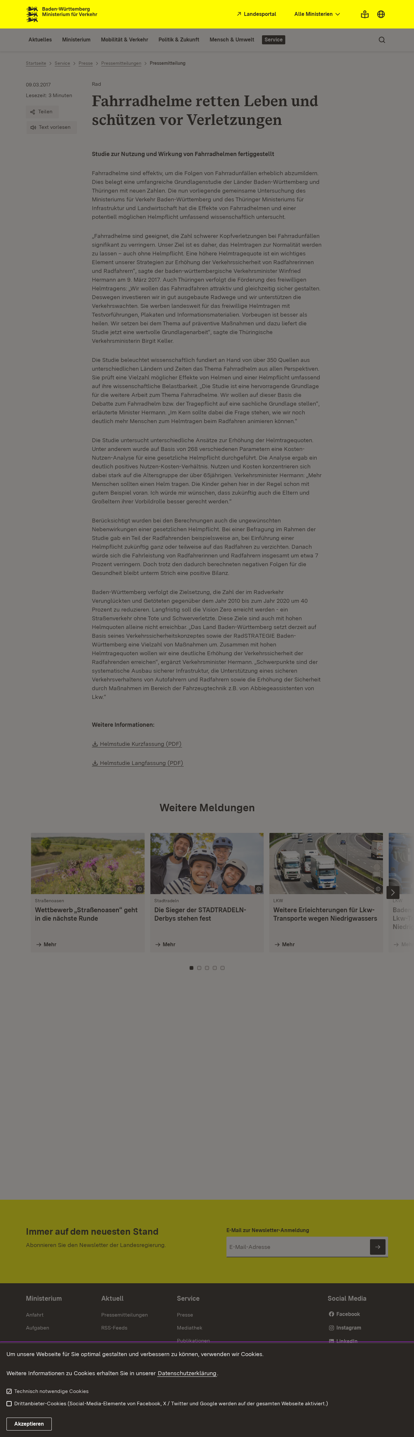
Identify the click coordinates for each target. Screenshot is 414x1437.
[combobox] (318, 14)
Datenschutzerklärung (187, 1373)
